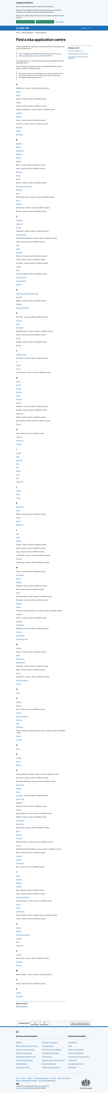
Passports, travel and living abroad (53, 1060)
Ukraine (18, 931)
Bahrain (18, 147)
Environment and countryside (51, 1049)
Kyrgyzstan (19, 525)
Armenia (18, 117)
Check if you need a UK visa (75, 51)
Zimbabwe (19, 996)
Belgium (18, 161)
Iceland (18, 453)
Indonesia (19, 460)
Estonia (18, 338)
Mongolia (19, 621)
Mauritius (19, 603)
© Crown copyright (86, 1088)
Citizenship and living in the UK (26, 1057)
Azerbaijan (19, 134)
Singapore (19, 803)
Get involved (72, 1067)
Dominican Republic (22, 308)
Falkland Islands (21, 354)
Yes (36, 1023)
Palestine (19, 702)
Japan (18, 494)
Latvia (18, 537)
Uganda (18, 928)
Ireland (18, 471)
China (18, 249)
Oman (18, 693)
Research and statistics (75, 1053)
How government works (76, 1064)
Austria (18, 131)
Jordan (18, 498)
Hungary (19, 444)
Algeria (18, 95)
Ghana (18, 396)
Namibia (19, 648)
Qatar (18, 749)
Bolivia (18, 179)
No (46, 1023)
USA (17, 942)
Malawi (18, 579)
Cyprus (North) (21, 277)
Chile (17, 245)
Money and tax (47, 1057)
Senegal (18, 788)
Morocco (19, 632)
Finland (18, 365)
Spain (18, 831)
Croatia (18, 267)
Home (17, 32)
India (17, 457)
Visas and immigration (27, 32)
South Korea (20, 824)
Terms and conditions (64, 1078)
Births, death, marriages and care (27, 1046)
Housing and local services (50, 1053)
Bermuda (19, 172)
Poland (18, 736)
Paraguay (19, 720)
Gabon (18, 381)
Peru (17, 723)
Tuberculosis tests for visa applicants (78, 53)
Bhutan (18, 176)
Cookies (29, 1078)
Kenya (18, 510)
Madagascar (20, 575)
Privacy (23, 1078)
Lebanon (19, 541)
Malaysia (19, 582)
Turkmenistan (20, 911)
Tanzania (19, 883)
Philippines (19, 727)
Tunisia (18, 904)
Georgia (18, 389)
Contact (53, 1078)
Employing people (48, 1046)
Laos (17, 534)
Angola (18, 102)
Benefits (18, 1042)
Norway (18, 684)
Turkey (18, 908)
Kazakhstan (20, 507)
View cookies (59, 21)
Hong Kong (19, 440)
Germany (19, 392)
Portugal (19, 740)
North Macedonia (21, 680)
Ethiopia (18, 345)
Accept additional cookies (25, 22)
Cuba (18, 270)
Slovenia (19, 810)
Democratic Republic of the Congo (27, 294)
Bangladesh (20, 151)
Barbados (19, 154)
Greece (18, 403)
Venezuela (19, 962)
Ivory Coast (19, 482)
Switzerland (20, 863)
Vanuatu (18, 955)
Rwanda (18, 765)
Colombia (19, 252)
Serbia (18, 792)
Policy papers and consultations (78, 1057)
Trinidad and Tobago (22, 897)
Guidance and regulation (76, 1049)
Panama (18, 713)
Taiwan (18, 876)
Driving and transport (23, 1067)
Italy (17, 478)
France (18, 369)
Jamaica (18, 491)
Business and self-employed (25, 1049)
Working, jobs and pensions (51, 1067)
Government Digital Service (47, 1080)
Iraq (17, 467)
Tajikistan (19, 879)
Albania (18, 92)
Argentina (19, 113)
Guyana (18, 424)
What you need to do (41, 32)
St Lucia (18, 845)
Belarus (18, 158)
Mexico (18, 607)
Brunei (18, 200)
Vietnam (18, 965)
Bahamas (19, 143)
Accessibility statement (41, 1078)
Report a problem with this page (80, 1023)
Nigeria (18, 673)
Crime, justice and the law (24, 1060)
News (70, 1046)
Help (17, 1078)
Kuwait (18, 521)
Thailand (19, 887)
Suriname (19, 856)
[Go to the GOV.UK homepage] (22, 28)
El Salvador (19, 328)
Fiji (17, 362)
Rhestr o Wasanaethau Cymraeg (26, 1080)
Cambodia (19, 220)
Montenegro (20, 625)
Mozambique (20, 636)
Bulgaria (18, 204)
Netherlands (20, 659)
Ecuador (19, 320)
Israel (18, 474)
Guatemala (19, 413)
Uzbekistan (19, 946)
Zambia (18, 993)
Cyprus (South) (21, 281)
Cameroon (19, 224)
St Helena (19, 838)
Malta (18, 593)
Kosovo (18, 518)
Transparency (72, 1060)
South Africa (20, 820)
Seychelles (19, 795)
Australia (19, 127)
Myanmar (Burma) (22, 639)
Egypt (18, 324)
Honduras (19, 437)
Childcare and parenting (24, 1053)
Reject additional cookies (45, 22)
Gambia (18, 385)
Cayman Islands (21, 235)
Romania (19, 758)
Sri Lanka (19, 835)
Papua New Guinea (22, 716)
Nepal (18, 655)
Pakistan (19, 706)
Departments (72, 1042)
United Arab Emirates (23, 935)
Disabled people (21, 1064)
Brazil (18, 193)
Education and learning (49, 1042)
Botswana (19, 190)
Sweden (18, 860)
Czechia (18, 284)
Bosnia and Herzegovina (24, 186)
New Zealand (20, 662)
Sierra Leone (20, 799)
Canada (18, 227)
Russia (18, 761)
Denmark (19, 297)
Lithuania (19, 559)
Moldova (19, 614)
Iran (17, 464)
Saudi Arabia (20, 785)
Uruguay (19, 938)
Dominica (19, 304)
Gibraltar (19, 399)
